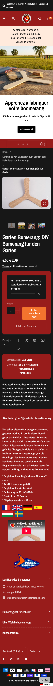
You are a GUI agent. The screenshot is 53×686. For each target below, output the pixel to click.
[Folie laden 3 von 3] (27, 144)
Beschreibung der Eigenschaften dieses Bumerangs (27, 418)
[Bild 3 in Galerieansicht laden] (31, 226)
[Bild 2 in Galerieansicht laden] (21, 225)
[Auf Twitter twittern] (26, 340)
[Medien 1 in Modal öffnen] (26, 193)
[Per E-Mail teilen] (43, 340)
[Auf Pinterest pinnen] (34, 340)
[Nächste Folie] (35, 144)
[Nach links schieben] (5, 198)
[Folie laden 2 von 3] (22, 144)
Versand (5, 266)
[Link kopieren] (18, 348)
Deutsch (33, 651)
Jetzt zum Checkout (26, 326)
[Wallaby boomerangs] (26, 570)
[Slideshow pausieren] (42, 144)
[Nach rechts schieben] (48, 198)
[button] (4, 18)
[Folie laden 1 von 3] (18, 144)
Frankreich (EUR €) (11, 651)
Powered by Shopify (37, 680)
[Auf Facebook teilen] (18, 340)
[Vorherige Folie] (10, 144)
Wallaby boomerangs (22, 680)
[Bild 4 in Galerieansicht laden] (41, 225)
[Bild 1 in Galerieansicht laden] (11, 225)
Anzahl (10, 303)
